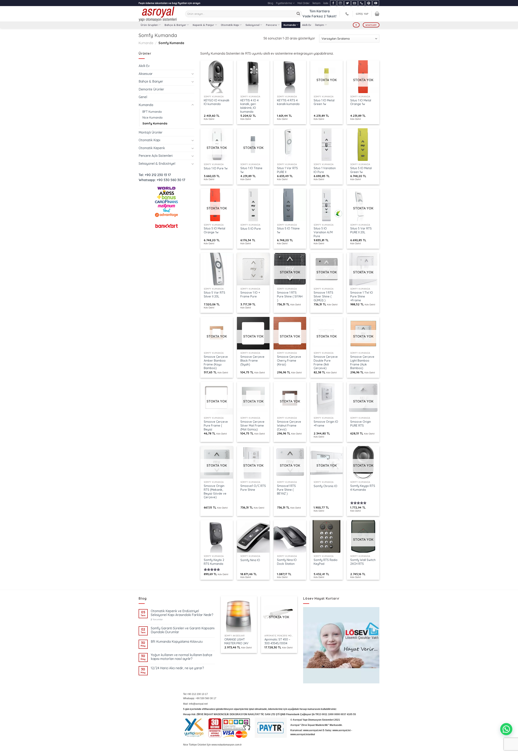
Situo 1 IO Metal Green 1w (324, 102)
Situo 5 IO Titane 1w (288, 230)
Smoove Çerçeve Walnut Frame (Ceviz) (289, 425)
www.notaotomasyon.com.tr (226, 744)
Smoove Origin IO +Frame (326, 423)
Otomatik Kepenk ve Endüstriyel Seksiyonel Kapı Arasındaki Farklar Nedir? (182, 613)
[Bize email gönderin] (354, 3)
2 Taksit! (330, 16)
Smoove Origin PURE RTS (360, 423)
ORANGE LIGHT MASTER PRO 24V (236, 641)
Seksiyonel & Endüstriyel (157, 163)
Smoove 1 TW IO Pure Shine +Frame (361, 296)
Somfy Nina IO (250, 560)
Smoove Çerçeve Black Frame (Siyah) (252, 360)
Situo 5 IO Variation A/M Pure (323, 232)
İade (325, 3)
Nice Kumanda (152, 117)
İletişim (316, 3)
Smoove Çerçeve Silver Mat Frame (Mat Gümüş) (252, 425)
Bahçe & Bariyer (175, 25)
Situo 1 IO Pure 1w (216, 168)
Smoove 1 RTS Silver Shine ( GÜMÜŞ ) (323, 296)
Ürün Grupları (149, 25)
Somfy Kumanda (154, 123)
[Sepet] (377, 13)
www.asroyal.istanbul (302, 734)
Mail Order (303, 3)
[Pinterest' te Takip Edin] (368, 3)
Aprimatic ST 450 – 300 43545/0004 (277, 641)
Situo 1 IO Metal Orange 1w (360, 102)
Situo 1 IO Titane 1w (251, 170)
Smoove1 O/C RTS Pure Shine (253, 488)
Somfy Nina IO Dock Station (287, 562)
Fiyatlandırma (284, 3)
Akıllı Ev (306, 25)
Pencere (271, 25)
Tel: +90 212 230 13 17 (155, 175)
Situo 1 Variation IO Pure (325, 170)
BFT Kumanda (152, 112)
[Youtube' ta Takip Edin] (376, 3)
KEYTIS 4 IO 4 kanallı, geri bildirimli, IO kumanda (249, 106)
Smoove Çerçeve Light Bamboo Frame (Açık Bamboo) (362, 362)
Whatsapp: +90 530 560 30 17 (162, 180)
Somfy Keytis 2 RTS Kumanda (214, 562)
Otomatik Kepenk (152, 148)
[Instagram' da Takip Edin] (340, 3)
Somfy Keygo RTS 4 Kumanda (362, 488)
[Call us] (361, 3)
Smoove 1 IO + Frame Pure (250, 294)
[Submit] (298, 14)
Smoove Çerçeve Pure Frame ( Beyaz (216, 425)
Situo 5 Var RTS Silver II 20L (214, 294)
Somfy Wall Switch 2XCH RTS (363, 562)
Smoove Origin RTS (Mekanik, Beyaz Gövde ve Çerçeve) (215, 491)
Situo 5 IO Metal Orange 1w (214, 230)
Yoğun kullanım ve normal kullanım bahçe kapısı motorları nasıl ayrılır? (181, 657)
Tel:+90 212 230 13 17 (195, 694)
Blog (270, 3)
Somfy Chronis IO (325, 486)
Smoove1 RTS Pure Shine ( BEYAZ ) (286, 489)
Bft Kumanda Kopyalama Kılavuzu (177, 642)
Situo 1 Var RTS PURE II (287, 170)
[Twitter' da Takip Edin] (347, 3)
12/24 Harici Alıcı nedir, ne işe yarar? (177, 668)
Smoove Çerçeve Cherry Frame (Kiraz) (289, 360)
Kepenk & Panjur (203, 25)
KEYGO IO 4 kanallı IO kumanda (216, 102)
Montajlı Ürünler (150, 132)
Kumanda (289, 25)
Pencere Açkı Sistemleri (156, 156)
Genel (143, 97)
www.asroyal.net (312, 730)
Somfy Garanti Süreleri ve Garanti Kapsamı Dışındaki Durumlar (182, 630)
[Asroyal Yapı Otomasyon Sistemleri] (159, 13)
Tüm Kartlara (319, 11)
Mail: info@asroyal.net (195, 703)
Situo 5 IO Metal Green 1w (361, 170)
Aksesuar (146, 74)
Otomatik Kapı (230, 25)
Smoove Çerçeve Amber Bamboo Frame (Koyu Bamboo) (216, 362)
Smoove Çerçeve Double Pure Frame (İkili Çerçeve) (326, 362)
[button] (506, 729)
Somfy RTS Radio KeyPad (326, 562)
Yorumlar (157, 619)
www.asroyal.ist (341, 730)
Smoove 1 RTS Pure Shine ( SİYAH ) (290, 296)
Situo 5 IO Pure (250, 228)
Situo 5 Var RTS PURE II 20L (361, 230)
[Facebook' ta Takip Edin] (333, 3)
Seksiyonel (252, 25)
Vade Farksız (313, 16)
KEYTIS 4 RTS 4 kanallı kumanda (288, 102)
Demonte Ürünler (151, 89)
